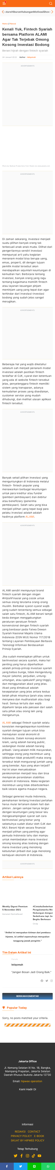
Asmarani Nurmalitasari (12, 914)
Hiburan (16, 11)
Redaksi (20, 1131)
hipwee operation (31, 1081)
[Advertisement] (27, 96)
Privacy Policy (21, 1136)
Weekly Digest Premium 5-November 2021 (15, 908)
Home (5, 23)
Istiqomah (31, 57)
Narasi (13, 23)
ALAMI (30, 516)
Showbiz (48, 11)
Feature (6, 11)
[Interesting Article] (17, 981)
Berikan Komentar (27, 996)
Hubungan (27, 11)
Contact (34, 1131)
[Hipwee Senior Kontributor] (12, 981)
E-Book (39, 1136)
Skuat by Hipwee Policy (27, 1140)
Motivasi (38, 11)
